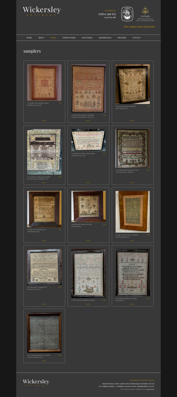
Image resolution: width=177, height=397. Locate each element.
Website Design (150, 389)
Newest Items (68, 37)
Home (29, 37)
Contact (136, 37)
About (41, 37)
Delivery (122, 37)
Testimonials (105, 37)
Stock (53, 37)
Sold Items (87, 37)
